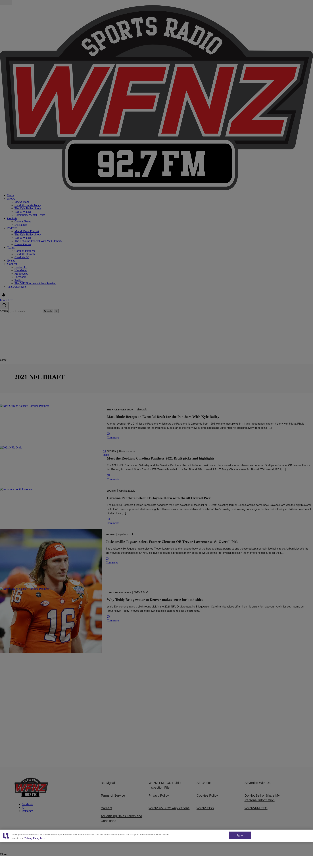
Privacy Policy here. (34, 838)
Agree (240, 835)
